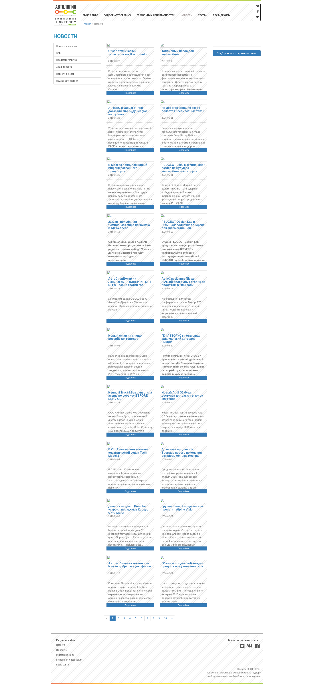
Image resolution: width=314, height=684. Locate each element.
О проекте (61, 650)
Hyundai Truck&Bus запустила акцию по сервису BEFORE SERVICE (130, 395)
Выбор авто (90, 15)
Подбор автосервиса (117, 15)
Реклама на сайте (65, 655)
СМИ (58, 53)
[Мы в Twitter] (242, 647)
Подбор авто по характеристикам (237, 53)
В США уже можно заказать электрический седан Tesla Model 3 (128, 452)
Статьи (202, 15)
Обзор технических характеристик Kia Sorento (127, 52)
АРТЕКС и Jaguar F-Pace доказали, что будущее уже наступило (128, 111)
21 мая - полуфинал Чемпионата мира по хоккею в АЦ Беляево (129, 225)
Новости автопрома (66, 46)
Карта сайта (62, 664)
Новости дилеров (65, 74)
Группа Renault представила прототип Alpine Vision (182, 508)
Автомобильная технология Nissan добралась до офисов (129, 565)
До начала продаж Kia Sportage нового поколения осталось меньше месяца (182, 452)
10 (165, 618)
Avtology (65, 15)
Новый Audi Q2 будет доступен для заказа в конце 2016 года (182, 395)
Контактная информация (69, 660)
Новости (186, 15)
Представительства (66, 60)
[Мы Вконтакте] (250, 647)
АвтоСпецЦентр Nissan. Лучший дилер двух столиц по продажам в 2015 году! (184, 281)
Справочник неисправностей (155, 15)
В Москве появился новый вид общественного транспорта (127, 168)
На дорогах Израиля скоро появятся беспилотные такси (183, 109)
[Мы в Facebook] (257, 647)
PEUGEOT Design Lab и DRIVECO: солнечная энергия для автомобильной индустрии (183, 226)
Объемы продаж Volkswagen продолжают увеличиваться (182, 565)
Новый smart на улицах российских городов (125, 337)
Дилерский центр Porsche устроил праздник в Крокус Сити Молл (128, 509)
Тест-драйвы (221, 15)
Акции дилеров (64, 67)
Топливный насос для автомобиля (178, 52)
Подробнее (130, 93)
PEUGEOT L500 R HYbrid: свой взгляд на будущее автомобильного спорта (183, 168)
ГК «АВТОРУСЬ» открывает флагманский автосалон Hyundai (182, 339)
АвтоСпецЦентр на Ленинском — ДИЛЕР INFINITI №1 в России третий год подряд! (129, 283)
